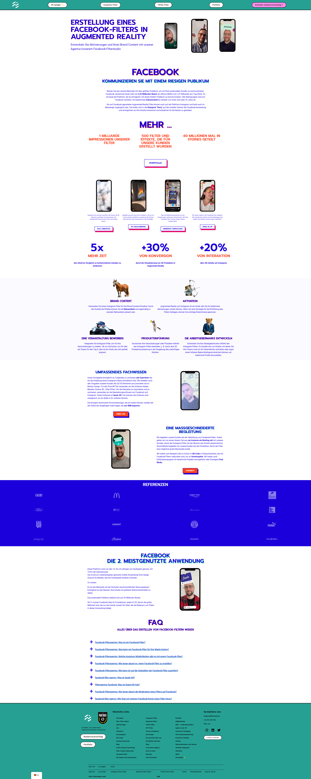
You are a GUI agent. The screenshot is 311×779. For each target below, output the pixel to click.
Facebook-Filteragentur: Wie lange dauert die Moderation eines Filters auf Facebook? (136, 691)
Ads (117, 728)
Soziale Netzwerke (122, 741)
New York (92, 766)
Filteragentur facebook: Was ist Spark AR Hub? (117, 684)
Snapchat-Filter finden (143, 772)
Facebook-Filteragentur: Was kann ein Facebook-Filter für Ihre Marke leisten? (132, 649)
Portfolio (178, 718)
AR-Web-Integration (182, 747)
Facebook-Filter (121, 754)
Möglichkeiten (180, 721)
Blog (117, 744)
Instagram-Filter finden (118, 772)
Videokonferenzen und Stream (186, 744)
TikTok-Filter (150, 725)
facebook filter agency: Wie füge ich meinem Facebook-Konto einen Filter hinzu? (133, 698)
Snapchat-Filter (151, 721)
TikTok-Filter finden (167, 772)
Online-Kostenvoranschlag (125, 747)
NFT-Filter (149, 728)
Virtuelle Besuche (196, 772)
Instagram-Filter (151, 718)
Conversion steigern (153, 747)
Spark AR (92, 772)
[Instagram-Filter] (207, 730)
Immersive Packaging (182, 731)
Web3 (177, 754)
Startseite (119, 718)
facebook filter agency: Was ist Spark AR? (115, 677)
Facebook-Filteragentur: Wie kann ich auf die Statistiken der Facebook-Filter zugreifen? (136, 670)
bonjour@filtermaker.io (212, 716)
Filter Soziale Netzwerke (125, 751)
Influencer (119, 731)
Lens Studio (102, 772)
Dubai (113, 766)
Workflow (178, 751)
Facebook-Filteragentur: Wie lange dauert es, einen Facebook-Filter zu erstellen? (133, 663)
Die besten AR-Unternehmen (126, 757)
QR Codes (119, 738)
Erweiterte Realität (182, 738)
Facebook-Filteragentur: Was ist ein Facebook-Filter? (120, 642)
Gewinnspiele (121, 734)
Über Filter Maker (122, 721)
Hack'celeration (151, 757)
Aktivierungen (121, 725)
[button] (155, 641)
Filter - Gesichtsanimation (184, 725)
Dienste (178, 741)
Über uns (207, 724)
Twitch (184, 772)
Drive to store (151, 751)
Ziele (147, 744)
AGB (158, 776)
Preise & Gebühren (152, 731)
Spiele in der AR (181, 728)
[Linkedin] (213, 730)
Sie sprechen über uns (153, 738)
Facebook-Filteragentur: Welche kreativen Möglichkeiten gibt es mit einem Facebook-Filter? (139, 656)
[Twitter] (219, 730)
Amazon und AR (210, 772)
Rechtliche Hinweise (153, 741)
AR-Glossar (150, 734)
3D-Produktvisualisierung (184, 734)
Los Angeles (102, 766)
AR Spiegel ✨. (180, 757)
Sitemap (149, 754)
